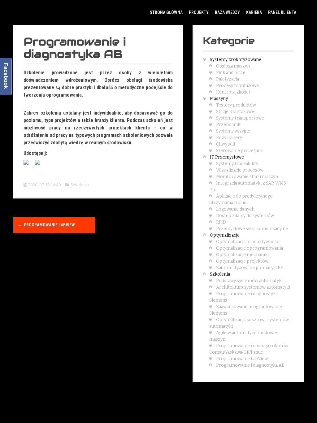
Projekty (199, 12)
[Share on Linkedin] (40, 165)
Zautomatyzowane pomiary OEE (249, 267)
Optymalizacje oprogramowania (249, 248)
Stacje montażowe (235, 111)
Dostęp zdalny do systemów (245, 215)
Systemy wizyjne (233, 131)
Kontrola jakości (233, 92)
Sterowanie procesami (239, 150)
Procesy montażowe (237, 85)
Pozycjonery (229, 137)
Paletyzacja (227, 79)
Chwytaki (225, 144)
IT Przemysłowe (227, 157)
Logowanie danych (235, 209)
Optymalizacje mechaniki (242, 254)
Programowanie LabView (46, 224)
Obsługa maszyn (233, 66)
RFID (221, 222)
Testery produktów (236, 105)
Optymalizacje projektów (242, 261)
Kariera (254, 12)
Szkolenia (80, 184)
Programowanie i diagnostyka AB (250, 365)
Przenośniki (228, 124)
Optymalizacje (225, 235)
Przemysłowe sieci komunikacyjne (252, 228)
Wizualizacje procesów (239, 170)
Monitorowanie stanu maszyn (247, 176)
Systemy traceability (237, 163)
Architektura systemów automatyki (253, 287)
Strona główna (166, 12)
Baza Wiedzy (227, 12)
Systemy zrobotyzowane (235, 59)
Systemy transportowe (240, 118)
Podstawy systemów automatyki (249, 280)
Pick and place (230, 72)
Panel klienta (282, 12)
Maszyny (219, 98)
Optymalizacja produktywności (248, 241)
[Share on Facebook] (28, 165)
